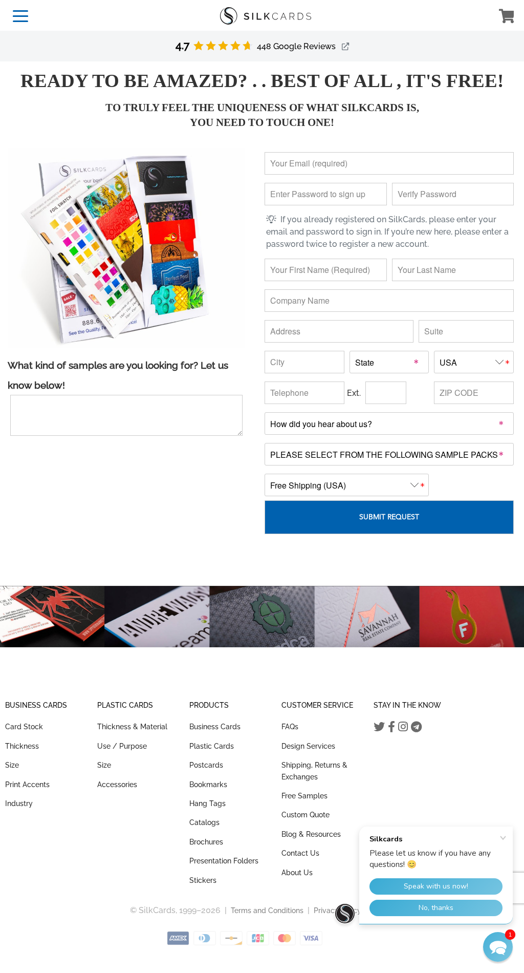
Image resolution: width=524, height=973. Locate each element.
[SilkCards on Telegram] (416, 726)
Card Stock (24, 727)
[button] (498, 947)
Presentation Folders (223, 861)
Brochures (206, 842)
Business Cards (215, 727)
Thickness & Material (132, 727)
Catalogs (204, 822)
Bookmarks (208, 784)
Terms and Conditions (267, 910)
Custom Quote (305, 815)
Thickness (22, 746)
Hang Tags (207, 803)
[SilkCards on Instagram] (403, 726)
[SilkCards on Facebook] (391, 726)
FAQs (289, 727)
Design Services (308, 746)
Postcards (206, 765)
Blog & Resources (311, 834)
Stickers (202, 880)
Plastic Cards (211, 746)
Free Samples (304, 796)
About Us (297, 873)
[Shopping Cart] (506, 17)
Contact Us (300, 853)
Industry (19, 803)
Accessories (117, 784)
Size (12, 765)
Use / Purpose (122, 746)
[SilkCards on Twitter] (379, 726)
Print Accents (27, 784)
